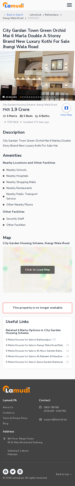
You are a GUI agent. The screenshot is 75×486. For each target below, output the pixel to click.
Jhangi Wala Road (13, 18)
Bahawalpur (52, 14)
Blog (5, 423)
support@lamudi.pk (55, 419)
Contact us (9, 412)
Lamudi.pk (35, 14)
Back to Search (15, 14)
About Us (8, 407)
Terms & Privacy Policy (15, 418)
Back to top (62, 474)
